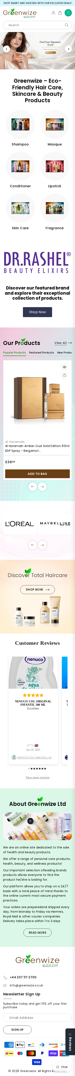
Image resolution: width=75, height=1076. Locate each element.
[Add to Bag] (64, 375)
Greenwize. (28, 1071)
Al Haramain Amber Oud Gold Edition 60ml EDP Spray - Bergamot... (37, 448)
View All (60, 343)
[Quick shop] (64, 367)
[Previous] (6, 49)
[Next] (68, 49)
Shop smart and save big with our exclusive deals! (38, 3)
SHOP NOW (34, 589)
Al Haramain (15, 442)
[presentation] (33, 487)
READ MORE (37, 933)
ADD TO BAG (37, 474)
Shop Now (37, 312)
